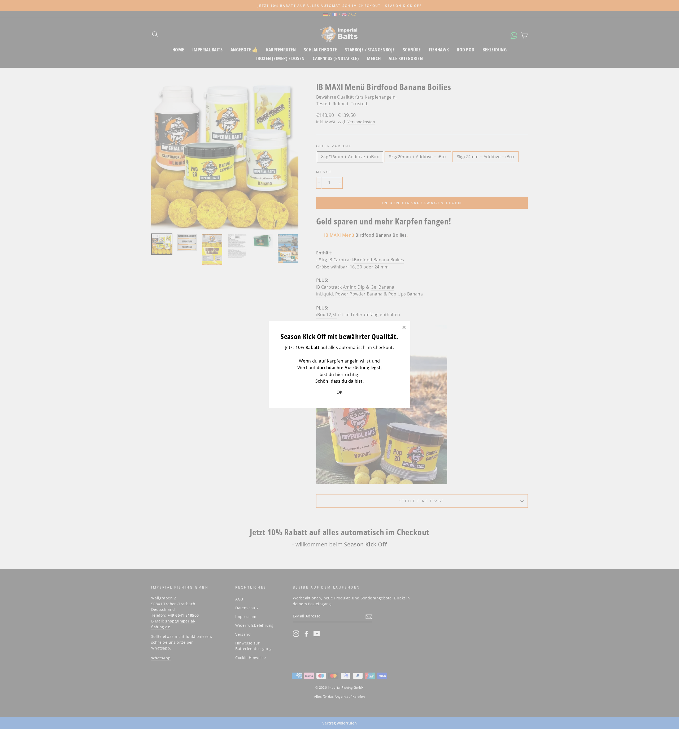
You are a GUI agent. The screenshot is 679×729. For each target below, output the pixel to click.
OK (340, 392)
